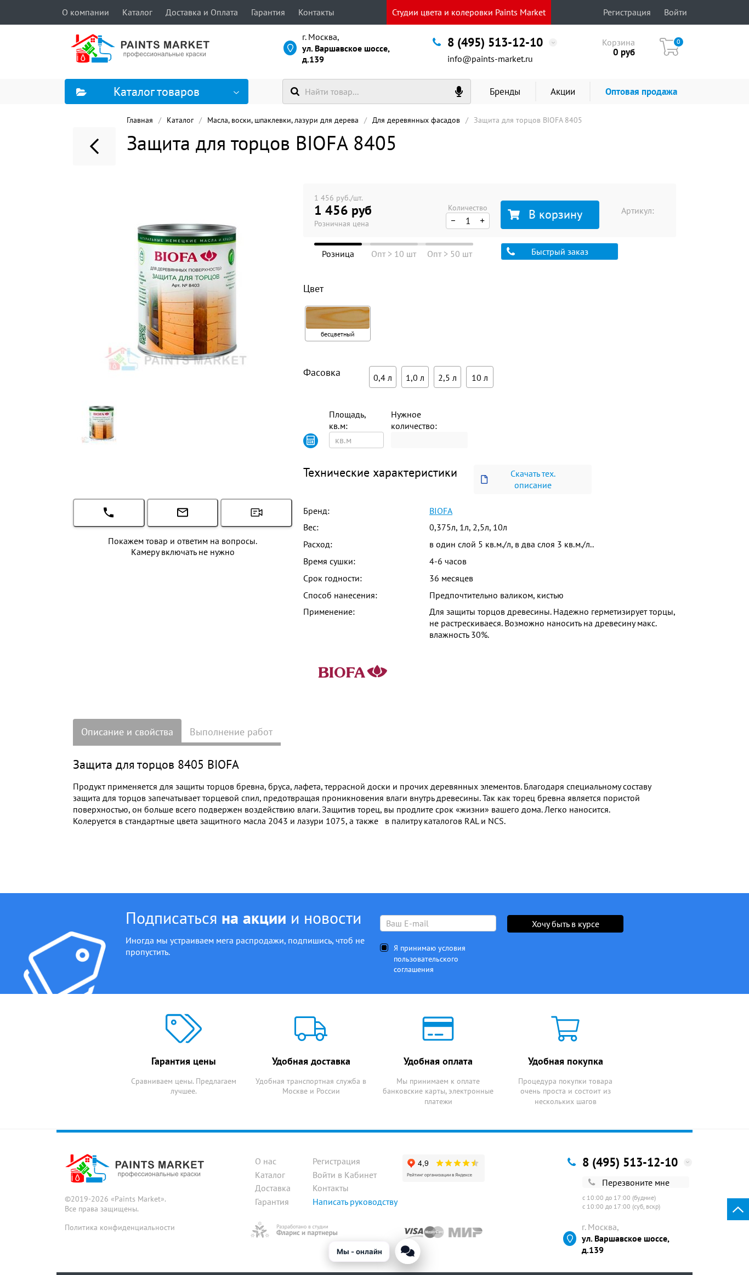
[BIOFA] (352, 669)
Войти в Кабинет (345, 1174)
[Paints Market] (142, 48)
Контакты (316, 12)
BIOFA (440, 510)
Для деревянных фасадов (416, 120)
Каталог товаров (157, 91)
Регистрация (627, 12)
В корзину (555, 214)
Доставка (273, 1187)
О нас (265, 1161)
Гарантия (268, 12)
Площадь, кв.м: (347, 420)
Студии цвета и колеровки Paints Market (469, 12)
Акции (563, 91)
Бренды (505, 91)
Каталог (137, 12)
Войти (675, 12)
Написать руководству (355, 1201)
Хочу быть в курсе (565, 923)
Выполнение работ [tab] (231, 731)
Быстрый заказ (559, 251)
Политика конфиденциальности (120, 1227)
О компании (85, 12)
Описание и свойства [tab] (127, 731)
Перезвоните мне (635, 1182)
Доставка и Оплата (202, 12)
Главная (140, 120)
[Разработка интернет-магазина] (294, 1229)
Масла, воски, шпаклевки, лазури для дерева (283, 120)
